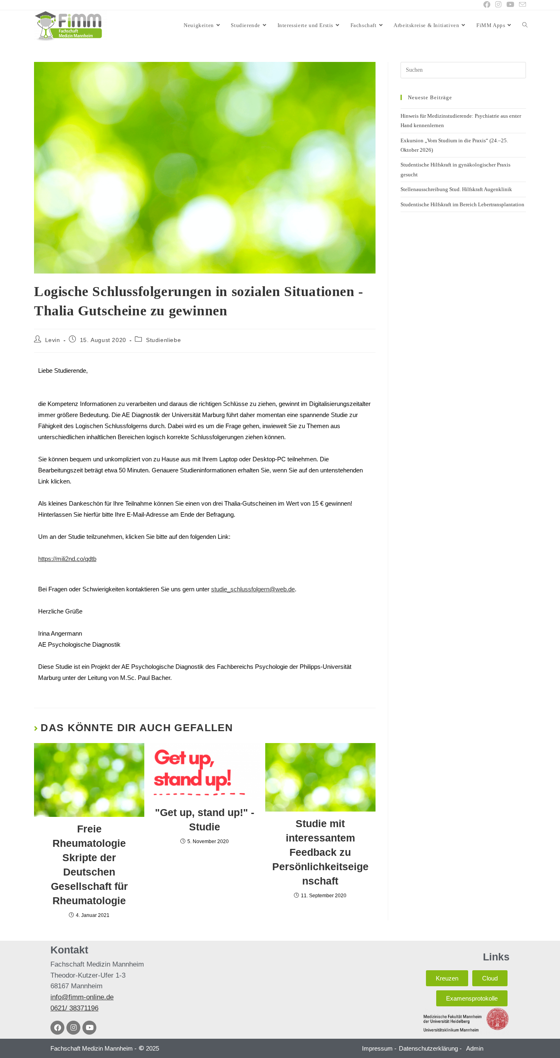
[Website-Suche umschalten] (525, 25)
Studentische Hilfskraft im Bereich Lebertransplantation (462, 204)
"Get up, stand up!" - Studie (204, 819)
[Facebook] (57, 1028)
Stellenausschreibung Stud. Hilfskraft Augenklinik (456, 189)
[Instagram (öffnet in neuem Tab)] (498, 5)
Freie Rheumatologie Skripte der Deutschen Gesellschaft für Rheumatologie (89, 864)
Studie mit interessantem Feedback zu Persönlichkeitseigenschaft (320, 852)
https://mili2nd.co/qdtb (67, 558)
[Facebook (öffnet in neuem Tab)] (487, 5)
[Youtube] (89, 1028)
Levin (52, 340)
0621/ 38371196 (74, 1008)
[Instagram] (73, 1028)
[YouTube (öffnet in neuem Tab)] (510, 5)
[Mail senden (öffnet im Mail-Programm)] (521, 5)
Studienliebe (163, 340)
